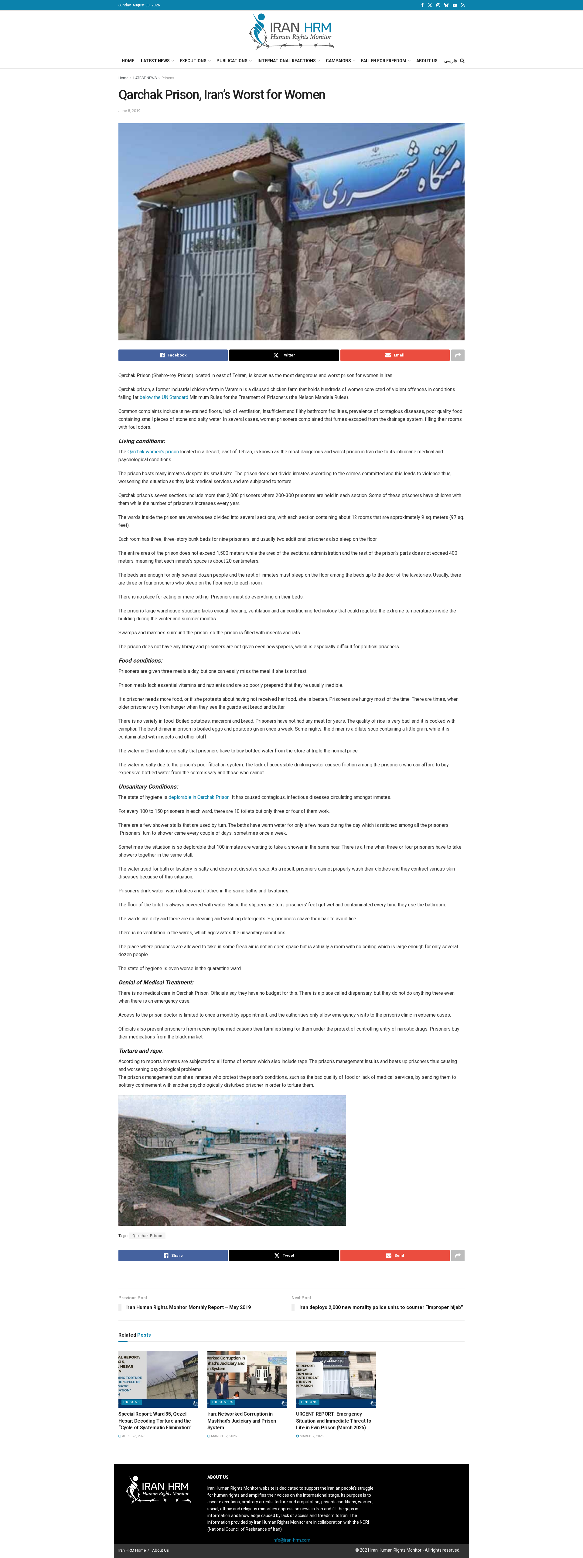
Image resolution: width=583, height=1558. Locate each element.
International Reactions (286, 60)
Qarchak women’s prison (153, 452)
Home (128, 60)
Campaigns (338, 60)
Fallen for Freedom (383, 60)
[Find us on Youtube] (455, 5)
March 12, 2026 (223, 1436)
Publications (231, 60)
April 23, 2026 (133, 1436)
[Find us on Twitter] (430, 5)
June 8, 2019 (129, 110)
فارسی (450, 60)
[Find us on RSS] (463, 5)
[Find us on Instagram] (438, 5)
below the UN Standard (164, 397)
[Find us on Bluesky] (446, 5)
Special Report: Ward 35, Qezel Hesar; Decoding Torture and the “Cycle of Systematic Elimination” (154, 1420)
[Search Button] (462, 60)
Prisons (168, 78)
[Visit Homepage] (291, 31)
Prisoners (223, 1402)
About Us (427, 60)
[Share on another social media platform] (458, 355)
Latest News (155, 60)
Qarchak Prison (147, 1236)
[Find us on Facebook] (422, 5)
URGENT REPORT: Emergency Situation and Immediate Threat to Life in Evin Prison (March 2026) (333, 1420)
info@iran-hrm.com (291, 1540)
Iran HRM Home (132, 1550)
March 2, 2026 (311, 1436)
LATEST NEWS (145, 78)
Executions (193, 60)
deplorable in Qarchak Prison (199, 797)
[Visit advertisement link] (291, 1275)
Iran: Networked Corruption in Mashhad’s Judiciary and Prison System (241, 1420)
